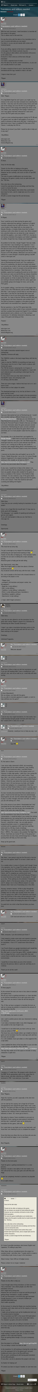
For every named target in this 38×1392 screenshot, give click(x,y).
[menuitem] (3, 2)
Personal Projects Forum (8, 419)
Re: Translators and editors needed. (14, 91)
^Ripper (8, 1198)
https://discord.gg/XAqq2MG (28, 1343)
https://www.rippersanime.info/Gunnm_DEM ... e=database (19, 1048)
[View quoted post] (16, 1199)
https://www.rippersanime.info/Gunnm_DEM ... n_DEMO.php (15, 1012)
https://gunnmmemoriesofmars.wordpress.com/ (15, 462)
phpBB (13, 1388)
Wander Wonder (6, 438)
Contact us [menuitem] (32, 1384)
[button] (24, 15)
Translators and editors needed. (15, 9)
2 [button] (21, 15)
